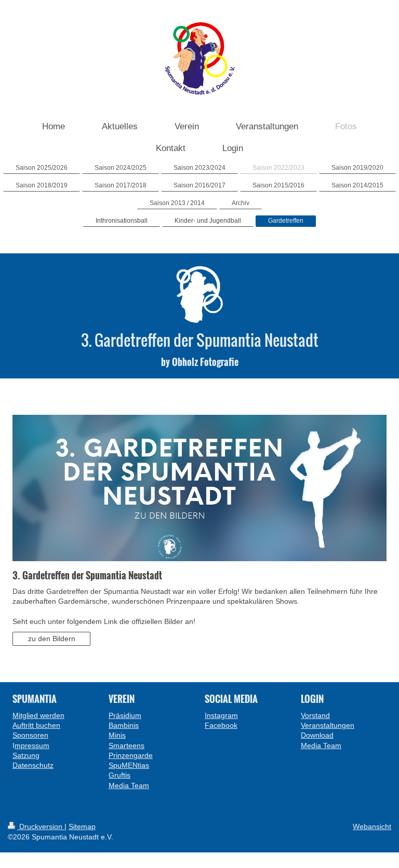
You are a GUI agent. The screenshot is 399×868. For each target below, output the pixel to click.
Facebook (221, 725)
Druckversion (40, 826)
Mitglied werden (38, 715)
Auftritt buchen (36, 725)
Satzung (25, 755)
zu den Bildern (51, 638)
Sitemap (82, 826)
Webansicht (372, 826)
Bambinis (124, 725)
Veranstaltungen (327, 725)
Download (317, 735)
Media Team (129, 785)
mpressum (32, 745)
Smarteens (126, 745)
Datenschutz (33, 765)
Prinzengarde (131, 755)
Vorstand (315, 715)
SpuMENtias (129, 765)
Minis (117, 735)
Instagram (221, 715)
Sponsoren (30, 735)
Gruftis (119, 775)
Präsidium (125, 715)
